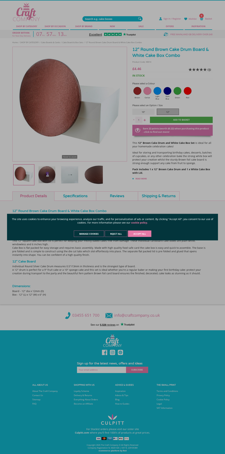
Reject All (116, 233)
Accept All (139, 233)
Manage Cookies (89, 233)
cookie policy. (139, 222)
